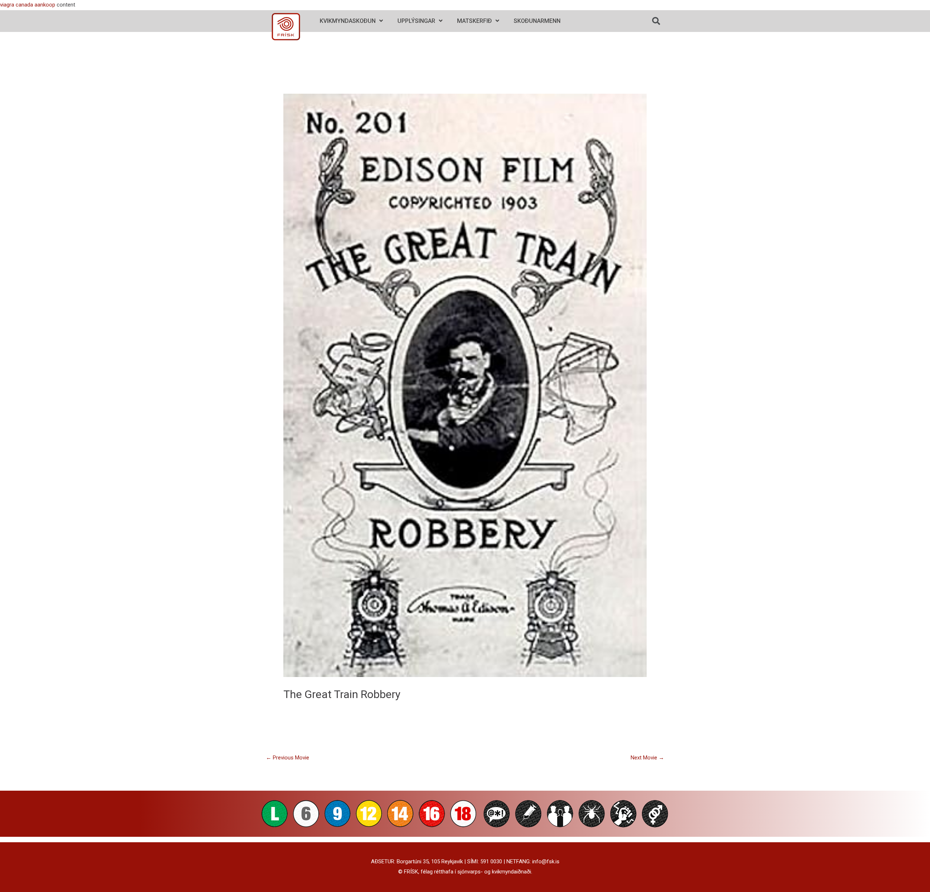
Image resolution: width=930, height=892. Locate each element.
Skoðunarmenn (537, 20)
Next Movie (647, 757)
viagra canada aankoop (27, 4)
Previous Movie (287, 757)
